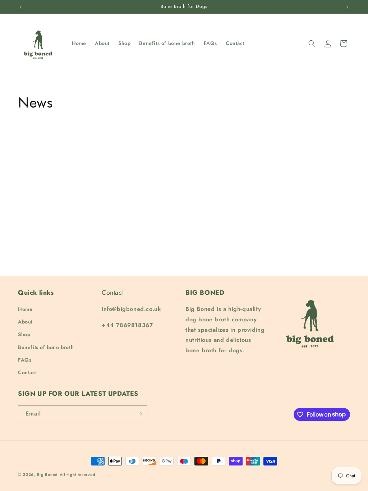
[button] (312, 43)
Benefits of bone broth (46, 347)
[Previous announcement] (20, 7)
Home (25, 309)
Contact (27, 372)
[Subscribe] (139, 413)
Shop (24, 334)
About (25, 321)
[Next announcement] (347, 7)
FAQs (24, 359)
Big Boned (47, 474)
